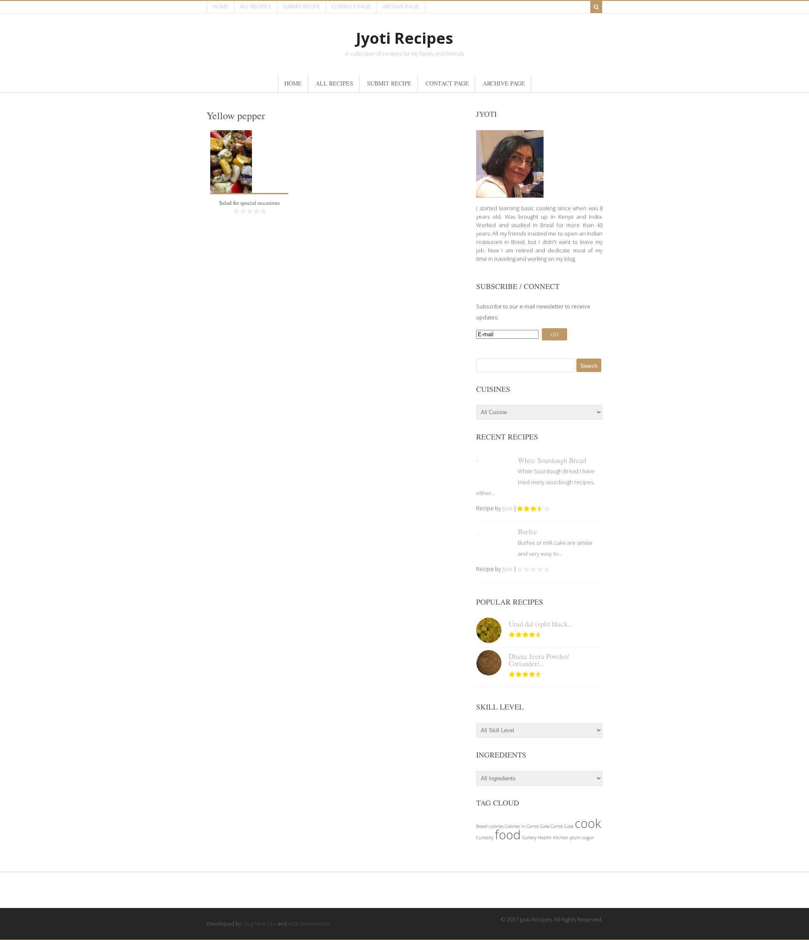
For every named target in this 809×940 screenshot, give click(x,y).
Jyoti (507, 508)
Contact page (351, 6)
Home (220, 6)
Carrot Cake (562, 826)
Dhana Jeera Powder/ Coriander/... (539, 659)
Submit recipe (301, 6)
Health (545, 838)
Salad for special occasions (249, 202)
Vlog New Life (259, 923)
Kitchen (560, 838)
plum (575, 838)
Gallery (529, 838)
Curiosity (484, 838)
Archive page (401, 6)
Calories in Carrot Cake (527, 826)
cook (588, 823)
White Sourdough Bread (552, 460)
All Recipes (255, 6)
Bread (482, 826)
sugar (588, 838)
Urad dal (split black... (541, 624)
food (508, 834)
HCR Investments (309, 923)
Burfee (527, 531)
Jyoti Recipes (404, 38)
